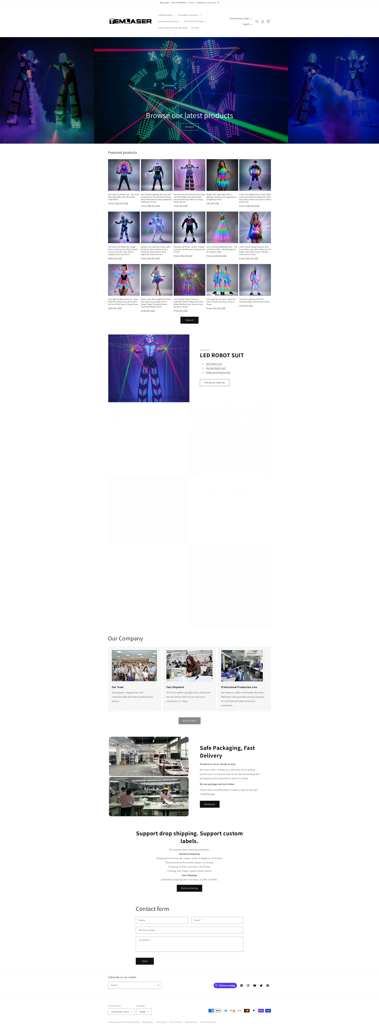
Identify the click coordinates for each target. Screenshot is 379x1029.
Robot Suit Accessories (218, 372)
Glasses (118, 581)
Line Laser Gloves (123, 436)
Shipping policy (191, 1022)
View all (189, 320)
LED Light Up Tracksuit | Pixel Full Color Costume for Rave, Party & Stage (221, 301)
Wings (117, 598)
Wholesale (209, 804)
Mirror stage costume (217, 515)
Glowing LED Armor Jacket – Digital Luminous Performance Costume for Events (189, 249)
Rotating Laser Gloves (126, 444)
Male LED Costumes (216, 503)
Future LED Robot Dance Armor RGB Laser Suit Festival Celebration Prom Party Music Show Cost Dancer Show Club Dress (255, 198)
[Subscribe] (158, 985)
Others (118, 572)
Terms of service (176, 1022)
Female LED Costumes (218, 507)
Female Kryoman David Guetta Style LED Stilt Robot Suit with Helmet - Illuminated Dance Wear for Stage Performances (189, 198)
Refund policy (147, 1022)
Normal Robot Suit (216, 368)
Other (117, 602)
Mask (117, 585)
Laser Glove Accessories (127, 448)
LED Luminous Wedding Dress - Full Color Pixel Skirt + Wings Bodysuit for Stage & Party (222, 249)
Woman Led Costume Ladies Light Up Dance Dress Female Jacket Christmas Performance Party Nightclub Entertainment (155, 251)
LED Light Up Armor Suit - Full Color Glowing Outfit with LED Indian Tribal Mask (123, 197)
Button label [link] (189, 720)
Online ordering (189, 888)
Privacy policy (161, 1022)
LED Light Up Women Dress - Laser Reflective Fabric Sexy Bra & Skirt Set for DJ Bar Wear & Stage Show (123, 301)
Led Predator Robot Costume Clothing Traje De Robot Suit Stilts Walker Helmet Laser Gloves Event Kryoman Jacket (188, 303)
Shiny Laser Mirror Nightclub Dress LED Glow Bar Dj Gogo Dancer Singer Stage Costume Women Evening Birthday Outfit (156, 303)
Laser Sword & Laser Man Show (130, 568)
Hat (116, 589)
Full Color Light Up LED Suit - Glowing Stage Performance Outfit (254, 300)
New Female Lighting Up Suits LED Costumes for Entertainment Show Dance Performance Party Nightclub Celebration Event (156, 198)
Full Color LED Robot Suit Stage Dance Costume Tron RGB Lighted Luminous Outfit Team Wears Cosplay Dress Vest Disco (122, 251)
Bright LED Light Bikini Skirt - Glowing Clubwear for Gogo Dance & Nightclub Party (222, 197)
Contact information (208, 1022)
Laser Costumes (214, 511)
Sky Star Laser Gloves (125, 440)
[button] (166, 15)
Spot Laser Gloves (123, 431)
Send (144, 961)
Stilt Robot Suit (214, 363)
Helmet (118, 594)
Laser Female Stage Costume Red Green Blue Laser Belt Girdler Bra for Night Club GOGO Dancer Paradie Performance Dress (255, 251)
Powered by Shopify (132, 1022)
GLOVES (118, 577)
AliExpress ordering (214, 382)
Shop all (189, 126)
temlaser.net (119, 1022)
